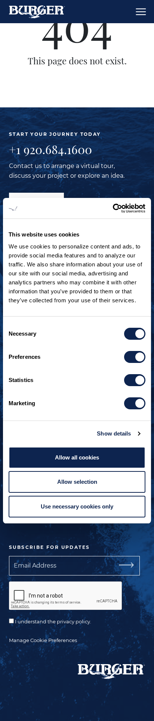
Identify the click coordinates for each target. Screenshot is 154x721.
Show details (114, 433)
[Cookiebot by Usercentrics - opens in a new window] (112, 208)
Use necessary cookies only (77, 506)
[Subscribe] (123, 565)
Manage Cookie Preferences (43, 640)
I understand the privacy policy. (52, 621)
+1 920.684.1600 (50, 149)
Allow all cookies (77, 457)
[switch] (134, 357)
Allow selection (77, 482)
